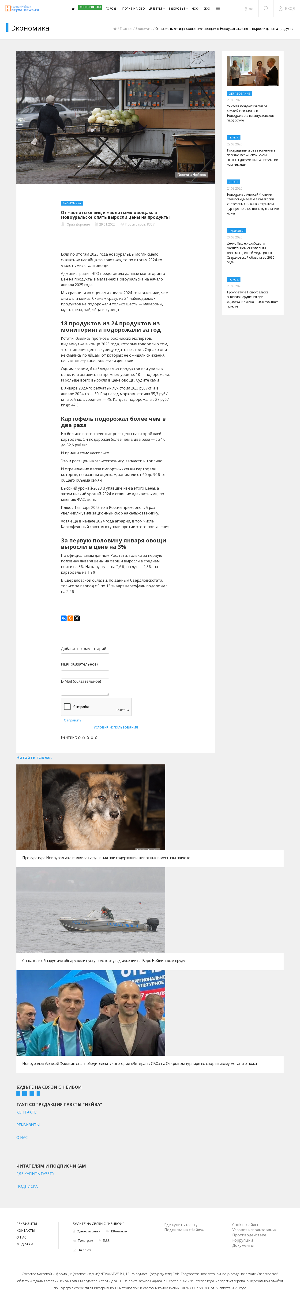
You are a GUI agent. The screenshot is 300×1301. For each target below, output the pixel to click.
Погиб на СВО (133, 9)
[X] (77, 618)
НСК (195, 9)
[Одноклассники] (70, 618)
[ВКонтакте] (64, 618)
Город (110, 9)
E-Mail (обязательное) (81, 681)
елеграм (85, 1240)
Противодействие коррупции (249, 1237)
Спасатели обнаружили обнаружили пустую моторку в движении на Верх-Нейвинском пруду (103, 960)
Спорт (233, 182)
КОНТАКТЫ (27, 1112)
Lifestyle (155, 9)
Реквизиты (26, 1224)
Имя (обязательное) (79, 664)
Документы (243, 1245)
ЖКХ (207, 9)
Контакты (25, 1231)
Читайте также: (34, 757)
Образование (239, 94)
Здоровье (177, 9)
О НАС (22, 1137)
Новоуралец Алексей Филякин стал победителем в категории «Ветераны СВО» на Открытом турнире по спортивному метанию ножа (139, 1063)
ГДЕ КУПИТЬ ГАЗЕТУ (35, 1173)
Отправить (73, 720)
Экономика (143, 28)
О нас (21, 1237)
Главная (126, 28)
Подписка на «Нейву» (184, 1229)
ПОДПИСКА (27, 1186)
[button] (286, 8)
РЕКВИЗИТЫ (28, 1124)
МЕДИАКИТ (25, 1244)
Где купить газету (181, 1224)
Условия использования (116, 727)
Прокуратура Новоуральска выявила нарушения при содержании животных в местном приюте (106, 857)
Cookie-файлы (245, 1224)
